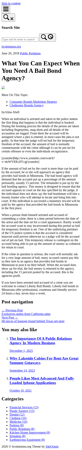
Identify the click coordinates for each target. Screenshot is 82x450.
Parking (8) (17, 425)
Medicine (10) (18, 421)
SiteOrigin (52, 446)
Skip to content (11, 3)
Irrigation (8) (17, 436)
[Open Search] (8, 17)
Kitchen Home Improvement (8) (30, 432)
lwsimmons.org (11, 46)
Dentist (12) (17, 414)
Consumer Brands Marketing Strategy (33, 101)
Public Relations (30, 53)
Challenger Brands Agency (27, 105)
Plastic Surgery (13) (22, 411)
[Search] (47, 37)
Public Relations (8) (22, 429)
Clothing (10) (18, 418)
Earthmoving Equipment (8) (27, 439)
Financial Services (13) (24, 407)
